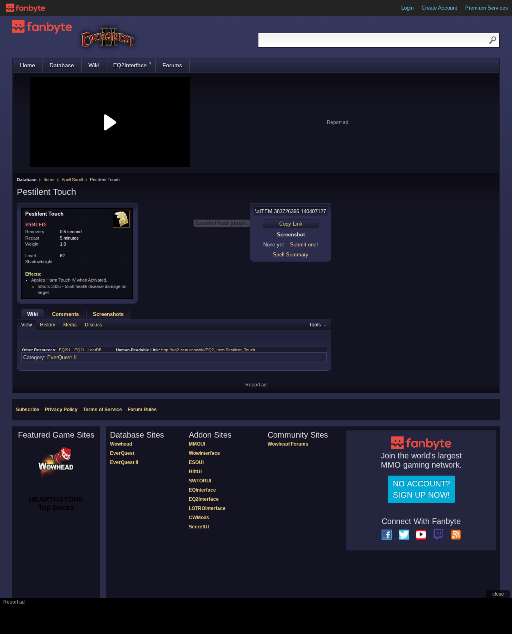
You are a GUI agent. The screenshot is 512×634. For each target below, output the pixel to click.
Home (27, 65)
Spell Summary (290, 255)
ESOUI (196, 462)
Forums (172, 65)
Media (70, 325)
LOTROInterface (207, 508)
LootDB (95, 350)
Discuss (93, 325)
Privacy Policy (61, 409)
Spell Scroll (72, 179)
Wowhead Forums (288, 444)
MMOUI (197, 444)
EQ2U (64, 350)
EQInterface (202, 490)
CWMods (199, 517)
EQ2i (79, 350)
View (26, 325)
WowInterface (204, 453)
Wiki (93, 65)
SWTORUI (200, 481)
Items (49, 179)
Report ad (337, 122)
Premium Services (486, 8)
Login (407, 8)
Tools (315, 325)
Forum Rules (142, 409)
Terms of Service (102, 409)
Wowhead (121, 444)
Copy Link (290, 224)
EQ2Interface (130, 65)
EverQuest (122, 453)
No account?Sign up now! (421, 489)
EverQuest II (62, 357)
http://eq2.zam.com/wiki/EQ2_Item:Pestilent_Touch (208, 350)
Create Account (439, 8)
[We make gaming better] (25, 8)
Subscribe (27, 409)
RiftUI (195, 471)
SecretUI (199, 527)
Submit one (303, 245)
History (47, 325)
